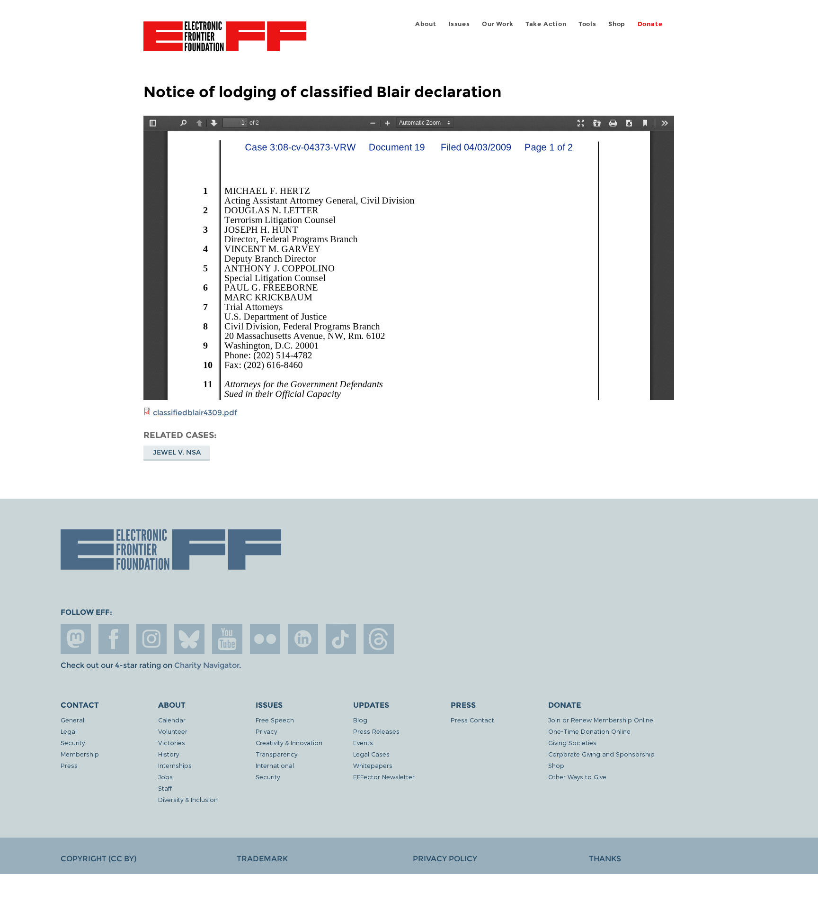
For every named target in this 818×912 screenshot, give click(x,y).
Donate (650, 23)
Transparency (276, 753)
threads (379, 639)
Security (73, 742)
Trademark (262, 858)
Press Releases (376, 731)
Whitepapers (372, 765)
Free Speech (275, 719)
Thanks (605, 858)
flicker (265, 639)
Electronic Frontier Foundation (224, 41)
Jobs (165, 776)
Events (363, 742)
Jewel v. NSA (177, 452)
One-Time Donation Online (589, 731)
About (425, 23)
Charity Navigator (206, 665)
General (72, 719)
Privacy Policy (445, 858)
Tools (587, 23)
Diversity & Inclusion (188, 799)
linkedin (303, 639)
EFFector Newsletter (384, 776)
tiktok (341, 639)
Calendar (172, 719)
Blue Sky (189, 639)
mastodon (76, 639)
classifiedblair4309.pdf (195, 412)
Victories (171, 742)
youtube (227, 639)
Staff (165, 788)
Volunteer (172, 731)
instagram (151, 639)
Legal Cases (371, 753)
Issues (459, 23)
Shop (616, 23)
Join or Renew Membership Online (600, 719)
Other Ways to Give (577, 776)
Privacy (266, 731)
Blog (360, 719)
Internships (175, 765)
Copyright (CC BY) (98, 858)
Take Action (546, 23)
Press (69, 765)
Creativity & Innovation (289, 742)
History (168, 753)
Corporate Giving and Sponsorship (601, 753)
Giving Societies (572, 742)
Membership (80, 753)
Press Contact (472, 719)
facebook (113, 639)
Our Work (497, 23)
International (275, 765)
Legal (69, 731)
